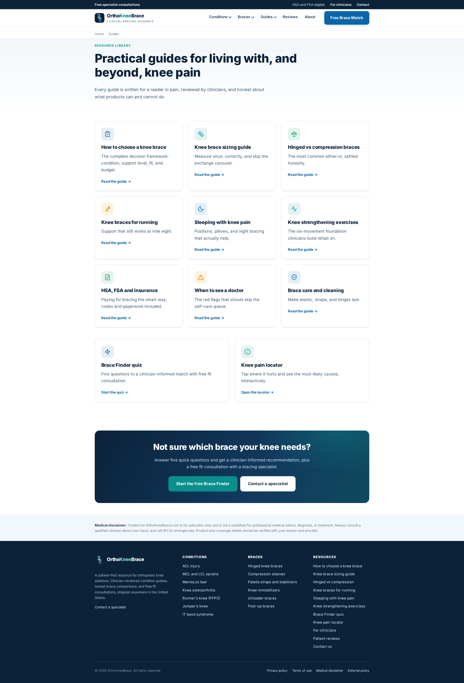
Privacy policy (277, 670)
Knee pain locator (328, 622)
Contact (363, 5)
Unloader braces (262, 598)
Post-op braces (261, 606)
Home (99, 34)
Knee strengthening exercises (339, 606)
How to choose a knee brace (337, 566)
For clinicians (340, 5)
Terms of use (302, 670)
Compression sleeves (266, 574)
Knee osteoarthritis (198, 590)
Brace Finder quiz (328, 614)
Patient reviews (326, 638)
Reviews (290, 16)
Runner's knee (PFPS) (201, 598)
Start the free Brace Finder (203, 483)
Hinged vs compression (333, 582)
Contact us (322, 646)
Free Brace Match (346, 17)
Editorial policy (358, 670)
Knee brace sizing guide (334, 574)
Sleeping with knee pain (333, 598)
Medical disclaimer (329, 670)
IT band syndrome (197, 614)
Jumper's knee (195, 606)
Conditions (218, 16)
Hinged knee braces (265, 566)
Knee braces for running (334, 590)
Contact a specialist (268, 483)
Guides (267, 16)
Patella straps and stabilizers (272, 582)
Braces (244, 16)
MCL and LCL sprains (200, 574)
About (310, 16)
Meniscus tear (194, 582)
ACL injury (191, 566)
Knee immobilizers (264, 590)
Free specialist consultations (117, 5)
